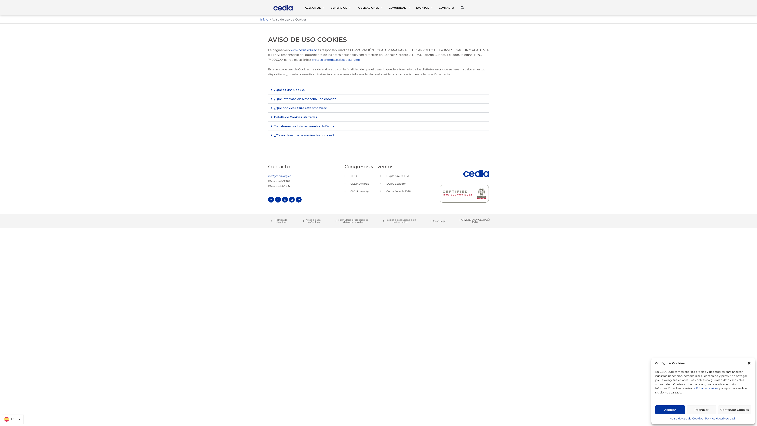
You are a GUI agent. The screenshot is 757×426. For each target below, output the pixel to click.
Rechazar (702, 410)
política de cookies (705, 388)
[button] (749, 363)
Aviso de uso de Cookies (686, 418)
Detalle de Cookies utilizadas (295, 117)
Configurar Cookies (734, 410)
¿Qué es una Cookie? (290, 90)
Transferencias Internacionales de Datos (304, 126)
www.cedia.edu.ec (304, 50)
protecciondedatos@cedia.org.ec (336, 60)
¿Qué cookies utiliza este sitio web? (300, 108)
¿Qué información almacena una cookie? (305, 99)
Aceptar (670, 410)
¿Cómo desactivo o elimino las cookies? (304, 135)
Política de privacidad (720, 418)
